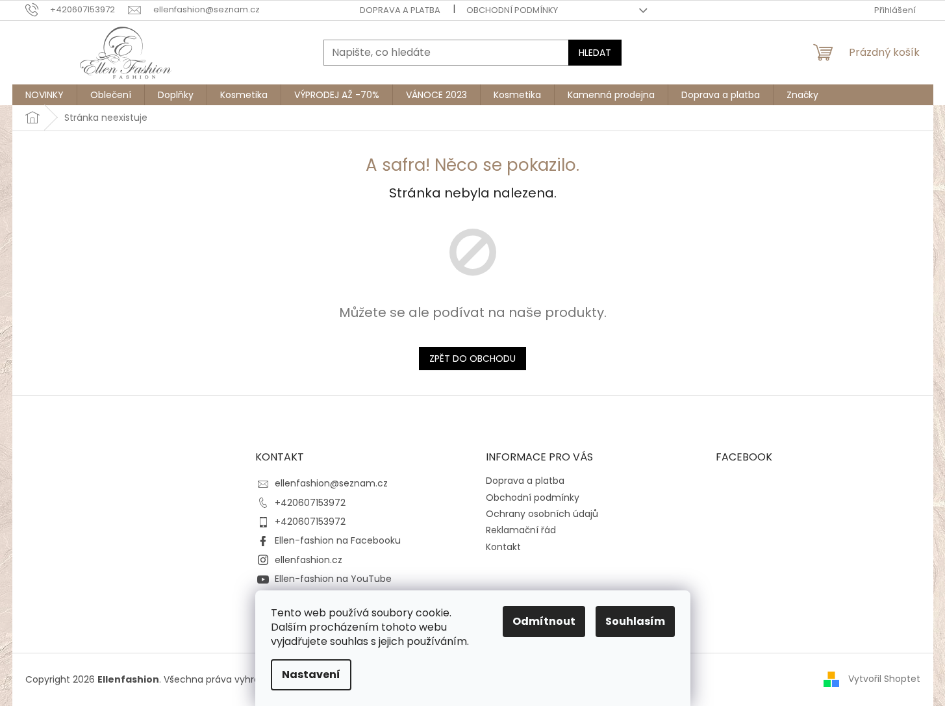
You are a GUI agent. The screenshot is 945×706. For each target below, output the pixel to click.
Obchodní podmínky (512, 10)
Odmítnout (543, 621)
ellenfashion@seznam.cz (331, 483)
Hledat (595, 52)
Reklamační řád (521, 529)
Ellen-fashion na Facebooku (338, 540)
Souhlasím (635, 621)
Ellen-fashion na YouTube (333, 578)
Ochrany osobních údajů (542, 513)
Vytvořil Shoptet (884, 678)
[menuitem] (44, 94)
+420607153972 (310, 502)
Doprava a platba (400, 10)
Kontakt (503, 546)
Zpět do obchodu (472, 358)
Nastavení (311, 674)
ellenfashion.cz (308, 559)
